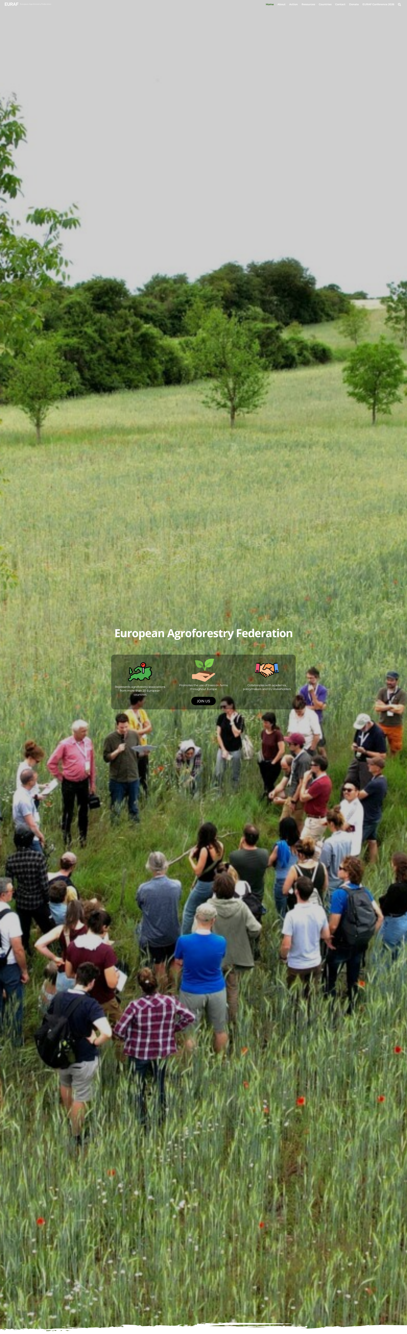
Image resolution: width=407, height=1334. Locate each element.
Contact (340, 4)
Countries (325, 4)
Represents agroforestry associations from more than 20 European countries (140, 690)
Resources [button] (308, 4)
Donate (354, 4)
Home (270, 4)
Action (293, 4)
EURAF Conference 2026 (378, 4)
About (281, 4)
